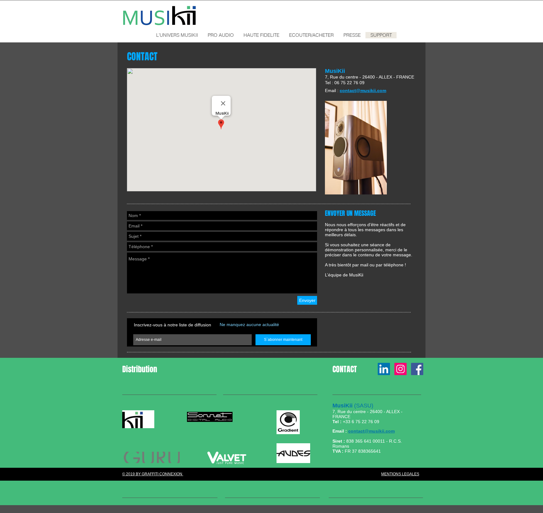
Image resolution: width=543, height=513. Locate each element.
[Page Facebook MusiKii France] (417, 369)
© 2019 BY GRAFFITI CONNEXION (152, 474)
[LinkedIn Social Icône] (384, 369)
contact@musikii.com (371, 431)
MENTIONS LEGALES (400, 474)
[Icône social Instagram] (400, 369)
